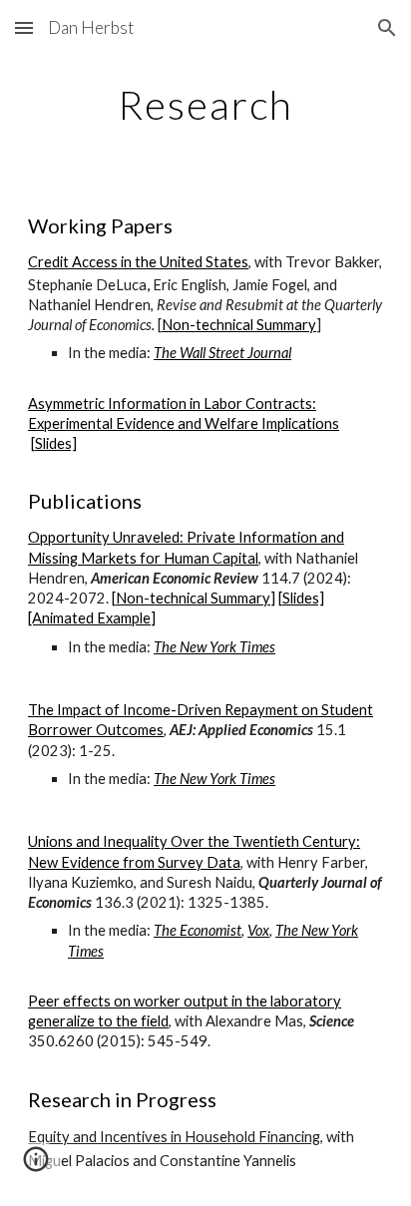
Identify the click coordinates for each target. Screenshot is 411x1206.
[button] (24, 27)
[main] (205, 105)
